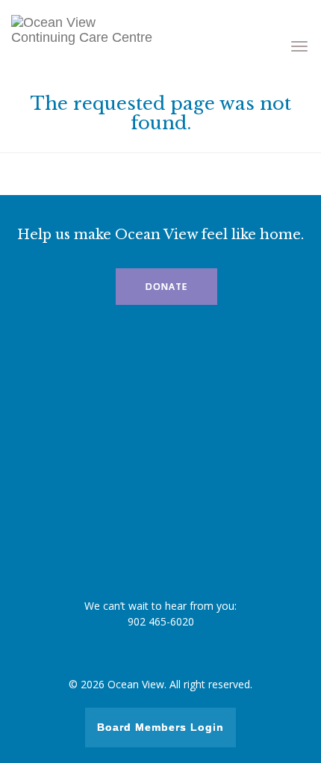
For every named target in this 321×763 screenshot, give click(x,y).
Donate (166, 286)
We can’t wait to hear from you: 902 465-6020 (160, 613)
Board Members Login (160, 727)
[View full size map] (160, 463)
